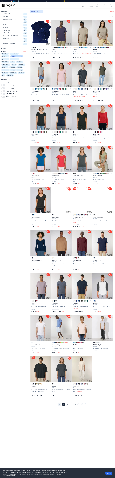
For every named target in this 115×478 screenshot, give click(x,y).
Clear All (111, 11)
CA (106, 1)
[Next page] (84, 404)
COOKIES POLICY (10, 476)
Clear (24, 51)
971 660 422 (5, 1)
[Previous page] (59, 404)
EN (113, 1)
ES (109, 1)
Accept (109, 473)
